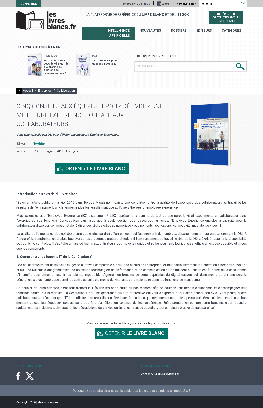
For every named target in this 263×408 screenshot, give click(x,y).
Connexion (29, 3)
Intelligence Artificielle (118, 33)
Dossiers (179, 30)
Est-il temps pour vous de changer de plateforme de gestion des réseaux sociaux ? (56, 67)
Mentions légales (48, 402)
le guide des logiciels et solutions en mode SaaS (155, 391)
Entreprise (45, 90)
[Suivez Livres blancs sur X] (29, 376)
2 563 (165, 3)
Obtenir (95, 169)
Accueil (28, 90)
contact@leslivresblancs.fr (160, 374)
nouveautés (150, 30)
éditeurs (204, 30)
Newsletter (186, 3)
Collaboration (66, 90)
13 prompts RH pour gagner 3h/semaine (104, 62)
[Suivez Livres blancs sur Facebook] (20, 376)
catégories (232, 30)
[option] (48, 64)
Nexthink (39, 143)
